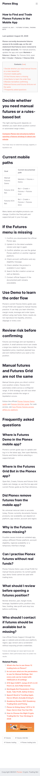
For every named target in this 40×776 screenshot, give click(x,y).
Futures (8, 738)
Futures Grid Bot (22, 738)
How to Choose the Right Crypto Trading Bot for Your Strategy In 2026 (20, 716)
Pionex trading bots (29, 742)
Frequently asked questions (15, 90)
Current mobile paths (12, 74)
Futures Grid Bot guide (20, 404)
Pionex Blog (10, 3)
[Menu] (37, 4)
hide (23, 64)
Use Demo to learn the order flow (17, 79)
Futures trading (11, 742)
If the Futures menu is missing (16, 76)
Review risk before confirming (16, 82)
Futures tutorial (22, 27)
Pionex (19, 772)
